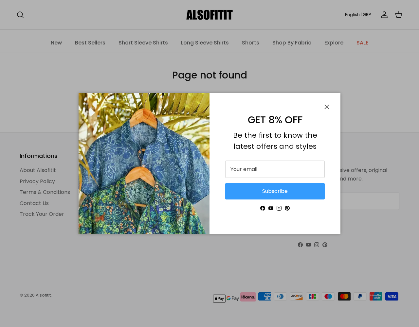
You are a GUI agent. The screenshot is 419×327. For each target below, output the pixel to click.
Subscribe (275, 191)
